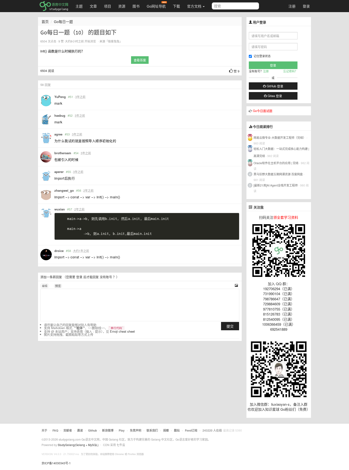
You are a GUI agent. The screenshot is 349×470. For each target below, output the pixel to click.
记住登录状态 (262, 56)
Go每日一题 (63, 21)
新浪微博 (107, 430)
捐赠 (166, 430)
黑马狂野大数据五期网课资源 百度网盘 (278, 174)
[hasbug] (46, 119)
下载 (176, 6)
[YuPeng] (46, 100)
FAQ (55, 430)
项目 (107, 6)
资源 (121, 6)
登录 (306, 6)
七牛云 (121, 445)
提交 (230, 326)
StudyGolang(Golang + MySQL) (78, 445)
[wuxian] (46, 213)
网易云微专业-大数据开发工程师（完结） (280, 137)
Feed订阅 (191, 430)
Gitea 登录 (274, 95)
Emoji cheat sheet (122, 331)
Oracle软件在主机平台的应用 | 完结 (276, 163)
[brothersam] (46, 157)
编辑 (44, 286)
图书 (136, 6)
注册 (292, 6)
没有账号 (106, 277)
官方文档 (194, 6)
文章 (93, 6)
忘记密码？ (290, 71)
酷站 (177, 430)
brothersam (62, 153)
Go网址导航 (156, 6)
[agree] (46, 138)
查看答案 (140, 60)
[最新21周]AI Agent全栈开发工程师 (276, 185)
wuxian (59, 209)
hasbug (59, 115)
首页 (45, 21)
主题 (79, 6)
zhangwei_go (64, 190)
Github (92, 430)
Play (122, 430)
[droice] (46, 254)
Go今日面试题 (262, 110)
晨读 (80, 430)
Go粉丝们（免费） (295, 409)
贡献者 (67, 430)
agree (58, 134)
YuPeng (60, 96)
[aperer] (46, 175)
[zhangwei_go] (46, 194)
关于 (44, 430)
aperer (59, 171)
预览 (58, 286)
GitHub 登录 (274, 86)
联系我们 (152, 430)
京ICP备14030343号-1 (56, 463)
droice (59, 250)
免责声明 (135, 430)
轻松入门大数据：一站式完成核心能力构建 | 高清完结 (281, 152)
